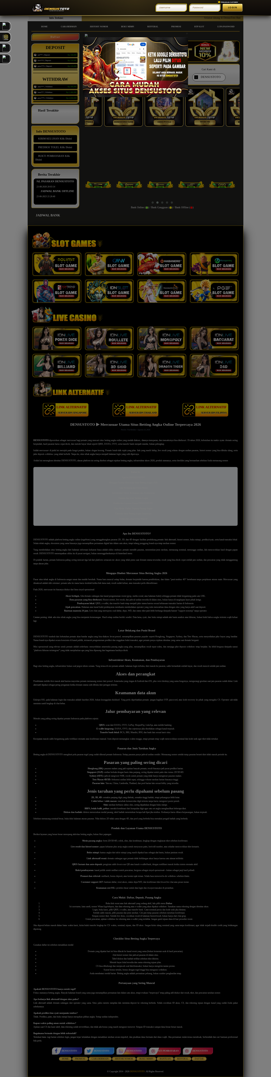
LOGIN (232, 7)
